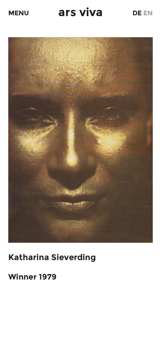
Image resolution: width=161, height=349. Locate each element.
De (137, 13)
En (148, 13)
